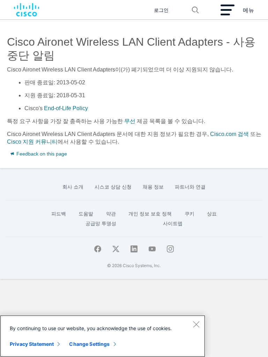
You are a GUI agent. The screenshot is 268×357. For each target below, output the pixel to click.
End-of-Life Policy (66, 108)
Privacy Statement (32, 344)
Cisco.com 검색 (229, 134)
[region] (102, 336)
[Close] (196, 324)
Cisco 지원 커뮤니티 (32, 142)
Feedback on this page (41, 154)
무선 (129, 121)
